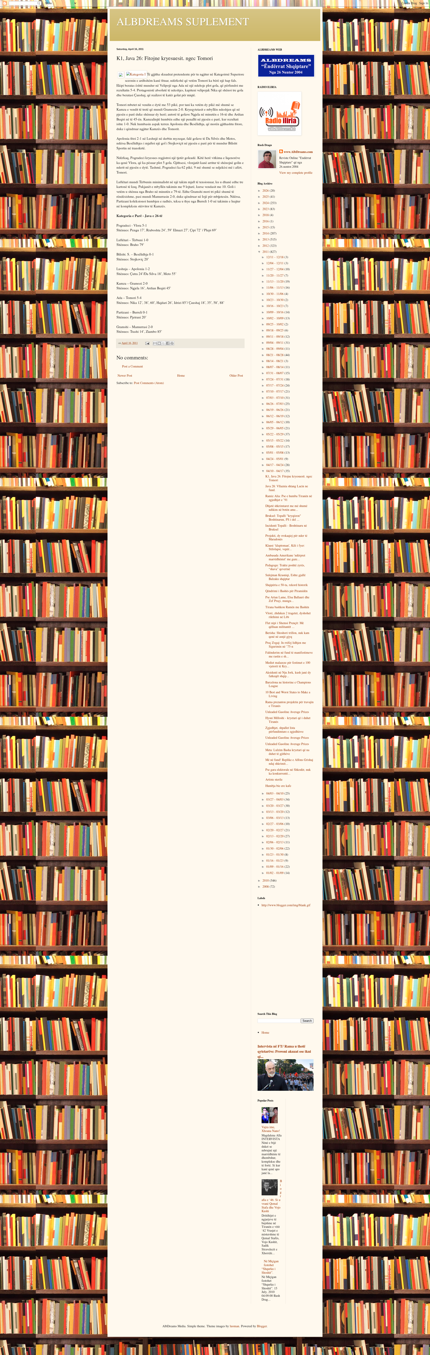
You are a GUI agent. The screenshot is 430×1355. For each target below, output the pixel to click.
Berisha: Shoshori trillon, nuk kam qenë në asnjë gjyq (287, 635)
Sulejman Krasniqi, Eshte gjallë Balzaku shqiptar (285, 577)
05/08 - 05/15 (275, 446)
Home (181, 375)
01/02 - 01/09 (275, 873)
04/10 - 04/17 (275, 471)
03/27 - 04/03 (275, 799)
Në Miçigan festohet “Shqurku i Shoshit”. (270, 1266)
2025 (266, 196)
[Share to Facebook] (168, 343)
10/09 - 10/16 (275, 312)
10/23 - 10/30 (275, 300)
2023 (266, 209)
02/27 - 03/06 (275, 824)
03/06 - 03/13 (275, 818)
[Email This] (155, 343)
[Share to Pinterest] (172, 343)
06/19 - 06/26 (275, 410)
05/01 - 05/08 (275, 452)
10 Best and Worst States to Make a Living (287, 694)
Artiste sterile (273, 779)
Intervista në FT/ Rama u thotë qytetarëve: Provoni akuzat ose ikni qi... (284, 1051)
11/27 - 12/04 (275, 269)
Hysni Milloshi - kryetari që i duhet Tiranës (287, 720)
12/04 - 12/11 (275, 263)
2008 (266, 886)
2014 (266, 233)
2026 (266, 190)
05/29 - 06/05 (275, 428)
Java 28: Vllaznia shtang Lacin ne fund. (286, 488)
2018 (266, 215)
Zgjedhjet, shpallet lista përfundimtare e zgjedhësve (284, 730)
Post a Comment (132, 366)
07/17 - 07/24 (275, 385)
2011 (266, 251)
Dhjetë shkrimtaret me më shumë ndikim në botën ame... (286, 508)
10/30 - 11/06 (275, 294)
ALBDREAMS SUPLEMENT (182, 21)
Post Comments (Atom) (149, 383)
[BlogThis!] (159, 343)
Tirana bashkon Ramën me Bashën (287, 607)
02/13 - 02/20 (275, 836)
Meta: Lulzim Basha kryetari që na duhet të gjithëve (287, 752)
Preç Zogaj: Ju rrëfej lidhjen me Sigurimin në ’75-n (285, 644)
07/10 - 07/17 (275, 391)
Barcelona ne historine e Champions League (288, 684)
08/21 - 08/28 (275, 355)
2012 (266, 245)
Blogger (262, 1326)
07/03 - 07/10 (275, 397)
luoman (234, 1326)
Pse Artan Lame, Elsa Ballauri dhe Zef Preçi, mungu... (287, 599)
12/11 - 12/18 (275, 257)
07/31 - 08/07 (275, 373)
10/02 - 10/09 (275, 318)
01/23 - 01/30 (275, 854)
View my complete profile (295, 172)
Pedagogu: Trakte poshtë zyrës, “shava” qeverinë (285, 567)
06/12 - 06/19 (275, 416)
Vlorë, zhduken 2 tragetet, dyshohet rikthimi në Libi (288, 615)
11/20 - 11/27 (275, 275)
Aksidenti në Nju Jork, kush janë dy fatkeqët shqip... (288, 674)
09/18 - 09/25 (275, 330)
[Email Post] (147, 343)
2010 (266, 880)
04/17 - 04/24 (275, 465)
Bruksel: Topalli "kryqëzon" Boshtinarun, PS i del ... (283, 517)
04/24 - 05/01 (275, 459)
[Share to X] (163, 343)
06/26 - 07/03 (275, 404)
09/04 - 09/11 (275, 342)
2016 (266, 221)
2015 (266, 227)
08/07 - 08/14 (275, 367)
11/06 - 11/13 (275, 287)
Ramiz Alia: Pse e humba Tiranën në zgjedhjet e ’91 (288, 498)
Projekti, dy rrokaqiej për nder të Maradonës (286, 537)
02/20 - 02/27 (275, 830)
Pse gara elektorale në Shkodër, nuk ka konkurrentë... (288, 771)
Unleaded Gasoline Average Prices (287, 712)
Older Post (236, 375)
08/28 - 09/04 (275, 348)
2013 (266, 239)
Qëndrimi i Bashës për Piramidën (286, 591)
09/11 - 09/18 (275, 336)
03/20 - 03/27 (275, 805)
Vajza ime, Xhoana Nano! (271, 1129)
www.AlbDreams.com (298, 152)
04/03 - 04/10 (275, 793)
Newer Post (125, 375)
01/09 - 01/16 (275, 866)
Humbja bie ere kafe (278, 786)
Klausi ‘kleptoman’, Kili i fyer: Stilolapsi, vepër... (285, 547)
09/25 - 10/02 (275, 324)
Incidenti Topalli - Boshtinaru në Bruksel (286, 527)
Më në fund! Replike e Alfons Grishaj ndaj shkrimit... (289, 762)
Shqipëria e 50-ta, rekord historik (286, 585)
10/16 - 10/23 (275, 306)
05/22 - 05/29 (275, 434)
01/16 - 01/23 (275, 860)
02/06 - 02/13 (275, 842)
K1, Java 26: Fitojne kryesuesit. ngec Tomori (288, 478)
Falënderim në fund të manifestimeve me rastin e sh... (289, 654)
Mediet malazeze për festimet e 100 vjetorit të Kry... (287, 664)
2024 (266, 203)
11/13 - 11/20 (275, 281)
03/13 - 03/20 (275, 812)
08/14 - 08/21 (275, 361)
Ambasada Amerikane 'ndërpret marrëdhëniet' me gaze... (285, 557)
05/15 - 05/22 (275, 440)
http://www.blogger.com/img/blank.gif (286, 905)
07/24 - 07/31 (275, 379)
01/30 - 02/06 (275, 848)
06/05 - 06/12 (275, 422)
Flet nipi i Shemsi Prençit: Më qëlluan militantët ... (284, 625)
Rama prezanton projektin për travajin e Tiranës (289, 704)
